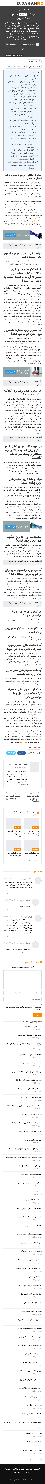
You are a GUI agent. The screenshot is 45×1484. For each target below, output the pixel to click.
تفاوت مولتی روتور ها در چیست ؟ (31, 1450)
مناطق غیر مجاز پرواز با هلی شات (31, 1114)
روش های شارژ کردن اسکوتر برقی (31, 1294)
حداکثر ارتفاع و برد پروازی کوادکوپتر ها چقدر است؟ (25, 1148)
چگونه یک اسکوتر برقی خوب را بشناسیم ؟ (32, 798)
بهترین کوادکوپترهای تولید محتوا (31, 1174)
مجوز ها (7, 1469)
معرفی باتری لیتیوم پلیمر (34, 1433)
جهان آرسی (23, 742)
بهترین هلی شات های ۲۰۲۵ (33, 1026)
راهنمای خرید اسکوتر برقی (33, 1354)
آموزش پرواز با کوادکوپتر (34, 1200)
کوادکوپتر (37, 1469)
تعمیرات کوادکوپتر (18, 1469)
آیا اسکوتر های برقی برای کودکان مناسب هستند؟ (21, 104)
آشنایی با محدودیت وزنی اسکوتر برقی (29, 1319)
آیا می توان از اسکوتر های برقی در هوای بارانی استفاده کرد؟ (21, 134)
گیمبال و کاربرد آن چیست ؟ (33, 1397)
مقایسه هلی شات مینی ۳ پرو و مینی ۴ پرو (28, 1063)
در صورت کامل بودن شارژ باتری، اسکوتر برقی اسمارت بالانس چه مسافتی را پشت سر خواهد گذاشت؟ (22, 113)
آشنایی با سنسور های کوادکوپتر (32, 1362)
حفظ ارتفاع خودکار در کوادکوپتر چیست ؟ (28, 1379)
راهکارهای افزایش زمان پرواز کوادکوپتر (29, 1285)
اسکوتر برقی (23, 14)
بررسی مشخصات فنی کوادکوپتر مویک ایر (28, 1268)
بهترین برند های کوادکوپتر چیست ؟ (30, 1097)
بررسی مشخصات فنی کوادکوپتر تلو (30, 1388)
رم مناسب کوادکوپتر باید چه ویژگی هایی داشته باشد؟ (24, 1106)
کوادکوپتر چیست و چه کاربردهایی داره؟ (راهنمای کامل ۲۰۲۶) (24, 1044)
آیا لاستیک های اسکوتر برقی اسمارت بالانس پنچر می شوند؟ (22, 152)
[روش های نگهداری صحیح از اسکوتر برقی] (13, 823)
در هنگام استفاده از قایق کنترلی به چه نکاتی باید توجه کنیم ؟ (23, 1423)
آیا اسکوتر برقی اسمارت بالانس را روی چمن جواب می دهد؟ (21, 98)
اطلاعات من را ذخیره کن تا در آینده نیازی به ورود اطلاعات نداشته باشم (23, 1008)
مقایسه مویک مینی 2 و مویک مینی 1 (29, 1217)
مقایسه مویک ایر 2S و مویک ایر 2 (31, 1225)
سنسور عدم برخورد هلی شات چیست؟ (29, 1035)
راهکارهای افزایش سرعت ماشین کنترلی (29, 1345)
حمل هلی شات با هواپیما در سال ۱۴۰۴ (29, 1088)
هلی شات (29, 1469)
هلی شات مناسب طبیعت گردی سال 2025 (28, 1080)
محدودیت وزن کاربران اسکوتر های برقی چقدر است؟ (21, 128)
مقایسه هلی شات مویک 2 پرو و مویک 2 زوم (27, 1337)
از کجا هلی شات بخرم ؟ (34, 1191)
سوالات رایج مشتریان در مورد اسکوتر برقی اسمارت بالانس (22, 83)
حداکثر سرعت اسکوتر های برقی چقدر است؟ (22, 146)
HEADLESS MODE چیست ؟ (32, 1414)
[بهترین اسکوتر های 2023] (31, 845)
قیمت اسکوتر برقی (35, 220)
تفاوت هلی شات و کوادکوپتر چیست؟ (30, 1165)
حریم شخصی (26, 1472)
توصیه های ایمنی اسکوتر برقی (32, 1311)
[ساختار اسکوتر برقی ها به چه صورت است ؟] (31, 823)
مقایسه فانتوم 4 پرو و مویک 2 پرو (13, 797)
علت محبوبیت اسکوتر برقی (33, 1302)
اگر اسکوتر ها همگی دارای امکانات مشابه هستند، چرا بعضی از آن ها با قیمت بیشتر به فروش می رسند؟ (21, 90)
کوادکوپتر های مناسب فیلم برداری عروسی (28, 1183)
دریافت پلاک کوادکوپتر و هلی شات (30, 1131)
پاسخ (5, 893)
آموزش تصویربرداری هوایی (33, 1277)
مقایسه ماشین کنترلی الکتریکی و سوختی (28, 1208)
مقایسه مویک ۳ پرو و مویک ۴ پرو (31, 1054)
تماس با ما (17, 1472)
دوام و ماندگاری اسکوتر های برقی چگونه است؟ (21, 122)
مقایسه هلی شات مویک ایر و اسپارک (30, 1328)
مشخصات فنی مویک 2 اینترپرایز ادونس (29, 1234)
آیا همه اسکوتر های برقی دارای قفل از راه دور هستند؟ (22, 158)
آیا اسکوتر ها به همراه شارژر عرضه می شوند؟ (21, 140)
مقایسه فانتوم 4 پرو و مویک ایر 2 (31, 1243)
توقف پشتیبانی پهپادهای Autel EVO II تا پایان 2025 (25, 1071)
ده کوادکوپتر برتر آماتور (34, 1405)
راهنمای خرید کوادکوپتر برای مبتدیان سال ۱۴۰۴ (27, 1123)
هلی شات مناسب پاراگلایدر (33, 1140)
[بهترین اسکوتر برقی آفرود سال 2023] (13, 845)
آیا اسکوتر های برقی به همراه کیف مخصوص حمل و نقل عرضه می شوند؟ (21, 165)
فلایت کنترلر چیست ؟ (34, 1442)
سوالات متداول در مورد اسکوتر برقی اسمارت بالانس (23, 77)
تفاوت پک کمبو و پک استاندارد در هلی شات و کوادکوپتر (24, 1157)
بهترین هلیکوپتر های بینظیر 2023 (31, 1371)
